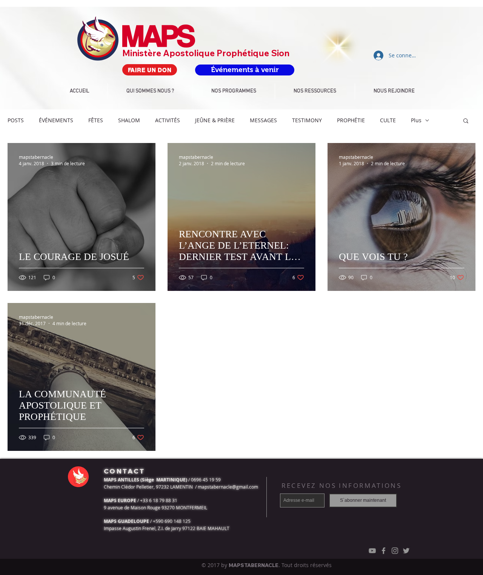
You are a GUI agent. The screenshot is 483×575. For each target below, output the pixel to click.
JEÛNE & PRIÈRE (215, 120)
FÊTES (95, 120)
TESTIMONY (307, 120)
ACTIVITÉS (167, 120)
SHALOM (129, 120)
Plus (416, 120)
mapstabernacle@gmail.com (228, 487)
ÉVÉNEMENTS (56, 120)
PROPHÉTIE (351, 120)
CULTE (388, 120)
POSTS (16, 120)
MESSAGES (263, 120)
